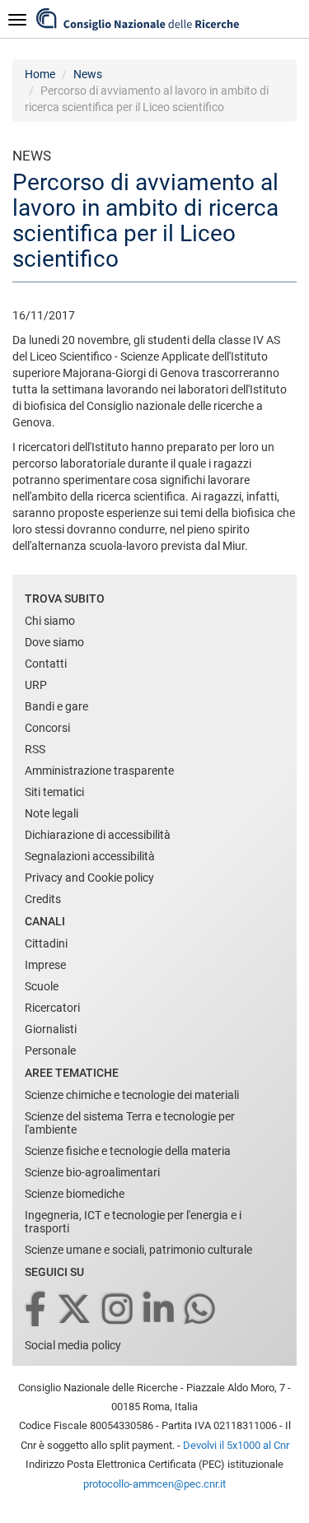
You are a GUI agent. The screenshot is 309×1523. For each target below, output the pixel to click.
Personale (50, 1050)
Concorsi (47, 727)
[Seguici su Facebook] (37, 1310)
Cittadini (46, 943)
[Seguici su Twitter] (75, 1310)
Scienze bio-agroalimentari (92, 1172)
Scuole (42, 986)
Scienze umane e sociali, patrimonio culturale (138, 1249)
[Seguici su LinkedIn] (159, 1310)
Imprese (45, 964)
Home (40, 74)
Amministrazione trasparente (99, 770)
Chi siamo (50, 620)
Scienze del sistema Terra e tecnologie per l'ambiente (130, 1123)
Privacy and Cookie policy (89, 877)
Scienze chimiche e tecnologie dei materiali (132, 1094)
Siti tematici (54, 792)
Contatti (46, 663)
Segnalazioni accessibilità (90, 856)
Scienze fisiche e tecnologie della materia (128, 1150)
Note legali (51, 813)
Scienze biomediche (74, 1193)
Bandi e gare (56, 706)
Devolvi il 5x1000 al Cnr (236, 1445)
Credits (43, 899)
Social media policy (73, 1345)
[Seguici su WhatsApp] (201, 1310)
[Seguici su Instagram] (118, 1310)
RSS (35, 749)
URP (36, 685)
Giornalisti (51, 1029)
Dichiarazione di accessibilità (98, 834)
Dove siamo (54, 642)
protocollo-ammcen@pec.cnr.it (154, 1484)
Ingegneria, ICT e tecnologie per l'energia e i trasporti (133, 1222)
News (87, 74)
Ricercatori (52, 1007)
